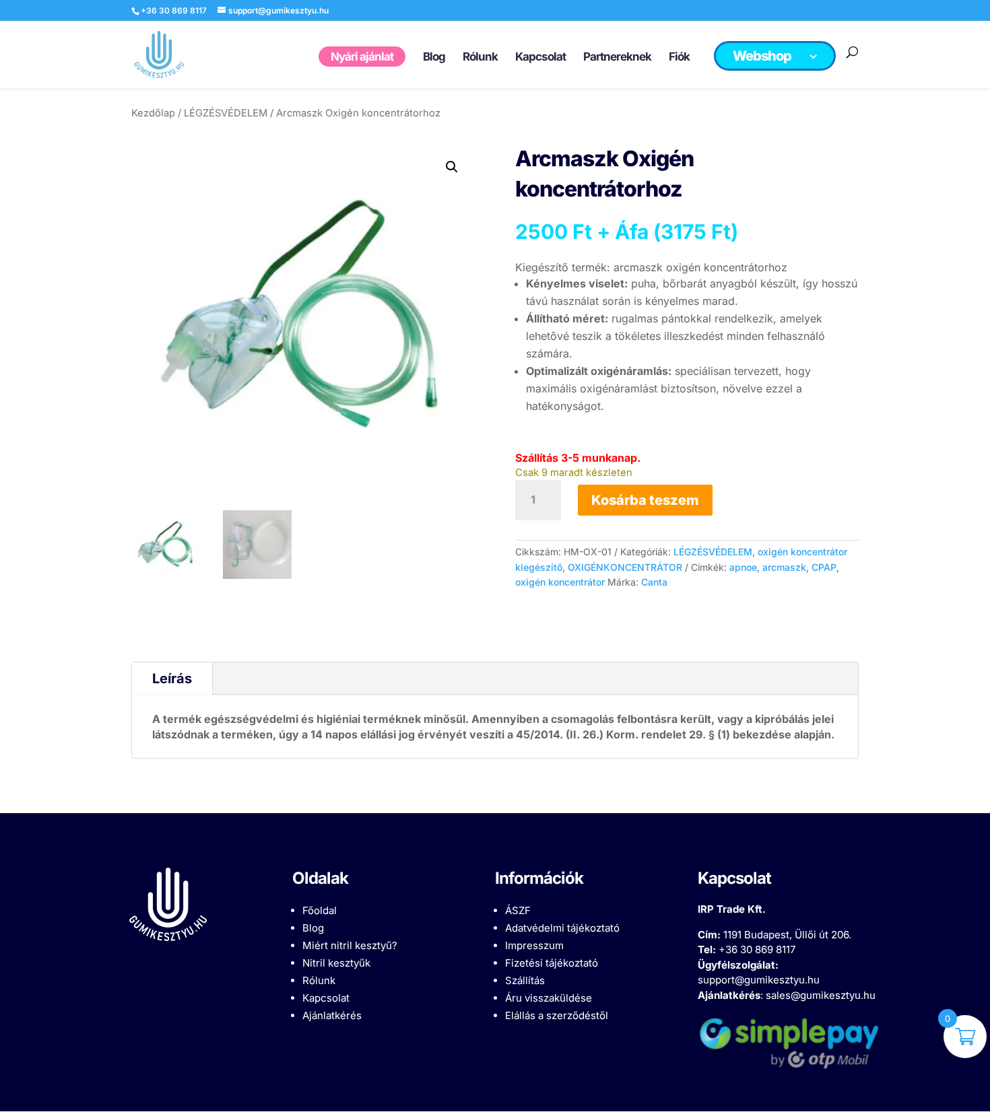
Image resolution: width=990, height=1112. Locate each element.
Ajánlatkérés (332, 1015)
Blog (313, 928)
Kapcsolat (326, 998)
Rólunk (318, 980)
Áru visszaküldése (548, 998)
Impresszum (534, 945)
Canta (654, 582)
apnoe (743, 567)
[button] (452, 167)
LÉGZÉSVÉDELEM (225, 113)
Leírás (172, 678)
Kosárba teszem (645, 500)
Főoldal (319, 910)
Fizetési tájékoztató (551, 963)
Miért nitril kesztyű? (349, 945)
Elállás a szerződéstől (556, 1015)
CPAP (824, 567)
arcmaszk (784, 567)
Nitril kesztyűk (336, 963)
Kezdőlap (153, 113)
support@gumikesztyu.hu (759, 979)
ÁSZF (518, 910)
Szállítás (525, 980)
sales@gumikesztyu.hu (821, 995)
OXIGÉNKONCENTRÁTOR (625, 567)
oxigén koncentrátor (560, 582)
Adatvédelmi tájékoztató (562, 928)
